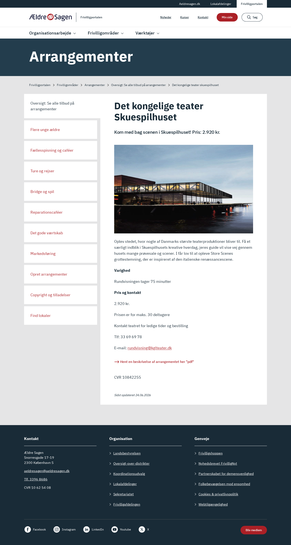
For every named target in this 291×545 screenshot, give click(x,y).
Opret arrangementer (48, 274)
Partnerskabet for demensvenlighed (226, 474)
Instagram (69, 529)
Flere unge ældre (45, 129)
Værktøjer (145, 33)
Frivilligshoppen (211, 453)
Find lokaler (40, 315)
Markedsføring (43, 253)
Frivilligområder (103, 33)
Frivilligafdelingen (126, 504)
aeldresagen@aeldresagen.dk (46, 471)
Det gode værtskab (46, 232)
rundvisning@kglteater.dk (150, 347)
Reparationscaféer (46, 212)
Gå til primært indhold (45, 4)
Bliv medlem (254, 530)
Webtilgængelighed (213, 504)
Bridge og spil (42, 191)
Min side (227, 17)
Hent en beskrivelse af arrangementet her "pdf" (157, 361)
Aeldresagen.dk (189, 4)
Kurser (184, 17)
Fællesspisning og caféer (51, 150)
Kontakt (203, 17)
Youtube (125, 529)
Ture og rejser (42, 170)
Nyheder (165, 17)
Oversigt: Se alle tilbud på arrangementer (52, 106)
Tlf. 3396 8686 (36, 479)
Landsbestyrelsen (127, 453)
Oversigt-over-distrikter (131, 463)
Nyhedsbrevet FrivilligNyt (218, 463)
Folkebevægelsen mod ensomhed (224, 484)
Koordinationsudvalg (129, 474)
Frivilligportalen (252, 4)
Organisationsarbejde (50, 33)
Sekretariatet (123, 494)
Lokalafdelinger (220, 4)
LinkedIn (98, 529)
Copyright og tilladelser (50, 294)
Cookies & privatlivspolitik (218, 494)
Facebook (39, 529)
